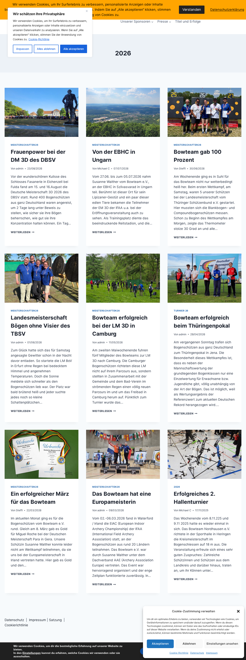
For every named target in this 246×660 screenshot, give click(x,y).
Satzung (56, 620)
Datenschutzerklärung (227, 10)
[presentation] (41, 112)
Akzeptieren (160, 643)
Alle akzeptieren (73, 48)
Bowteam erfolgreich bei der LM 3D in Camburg (119, 325)
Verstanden (191, 9)
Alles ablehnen (46, 48)
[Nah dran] (88, 11)
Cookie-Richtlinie (38, 39)
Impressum (212, 652)
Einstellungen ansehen (222, 643)
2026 (177, 486)
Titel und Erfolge (188, 21)
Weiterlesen (22, 232)
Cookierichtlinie (16, 625)
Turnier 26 (181, 310)
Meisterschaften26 (24, 144)
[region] (50, 32)
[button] (238, 611)
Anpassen (22, 48)
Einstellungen (31, 652)
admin (19, 168)
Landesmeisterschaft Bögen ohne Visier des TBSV (40, 325)
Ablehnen (189, 643)
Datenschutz (197, 652)
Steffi (182, 168)
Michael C (103, 168)
